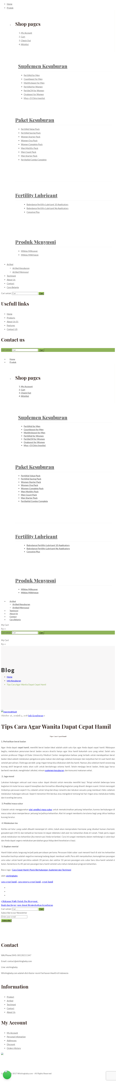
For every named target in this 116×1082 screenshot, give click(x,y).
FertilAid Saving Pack (31, 133)
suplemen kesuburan (54, 770)
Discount (11, 1044)
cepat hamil (47, 881)
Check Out (26, 40)
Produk (10, 8)
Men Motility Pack (29, 148)
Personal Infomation (16, 1036)
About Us (11, 279)
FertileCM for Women (34, 90)
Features (11, 325)
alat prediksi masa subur (40, 809)
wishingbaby (12, 875)
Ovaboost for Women (34, 94)
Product (10, 997)
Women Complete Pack (32, 144)
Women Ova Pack (29, 140)
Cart (23, 36)
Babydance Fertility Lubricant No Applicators (47, 208)
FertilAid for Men (32, 75)
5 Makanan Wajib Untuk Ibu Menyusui (19, 901)
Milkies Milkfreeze (29, 255)
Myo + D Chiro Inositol (34, 98)
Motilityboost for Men (34, 83)
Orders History (14, 1048)
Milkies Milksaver (29, 251)
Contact (10, 283)
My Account (26, 33)
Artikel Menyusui (20, 272)
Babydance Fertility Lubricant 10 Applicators (47, 204)
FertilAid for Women (33, 86)
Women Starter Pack (30, 136)
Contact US (12, 329)
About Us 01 (12, 321)
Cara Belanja (13, 287)
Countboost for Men (33, 79)
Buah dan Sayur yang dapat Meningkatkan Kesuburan (27, 905)
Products (11, 317)
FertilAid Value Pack (30, 129)
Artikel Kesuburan (20, 268)
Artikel (10, 264)
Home (9, 4)
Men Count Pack (28, 152)
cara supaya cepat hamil (29, 881)
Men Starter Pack (29, 156)
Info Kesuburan (14, 680)
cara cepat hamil (9, 881)
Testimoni (11, 276)
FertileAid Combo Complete (34, 159)
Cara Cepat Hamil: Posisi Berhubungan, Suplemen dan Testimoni (41, 870)
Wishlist (25, 44)
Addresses (12, 1040)
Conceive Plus (33, 212)
